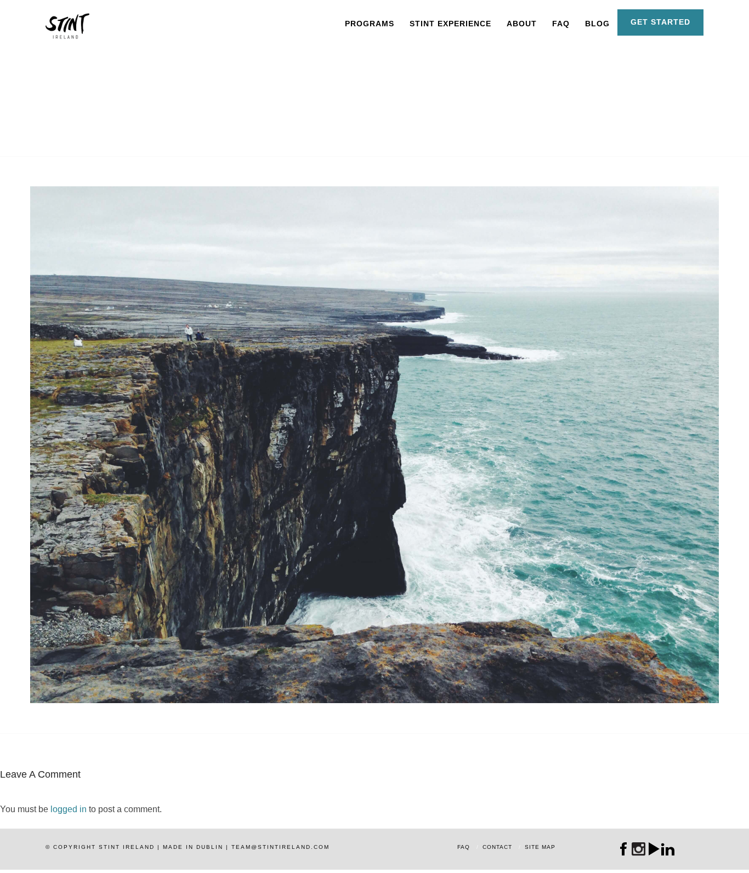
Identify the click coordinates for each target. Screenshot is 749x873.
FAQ (561, 23)
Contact (497, 847)
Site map (540, 847)
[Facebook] (624, 848)
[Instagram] (638, 849)
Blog (597, 23)
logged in (68, 809)
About (522, 23)
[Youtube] (653, 848)
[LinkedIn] (668, 848)
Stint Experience (450, 23)
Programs (369, 23)
